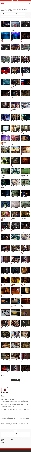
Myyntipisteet (2, 442)
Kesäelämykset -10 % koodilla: (14, 0)
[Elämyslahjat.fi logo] (3, 3)
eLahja (2, 440)
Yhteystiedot (2, 441)
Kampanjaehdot (3, 439)
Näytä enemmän (11, 10)
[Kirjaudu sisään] (23, 3)
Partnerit (12, 439)
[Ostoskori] (27, 3)
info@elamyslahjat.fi (16, 436)
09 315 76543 (15, 433)
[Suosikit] (25, 3)
